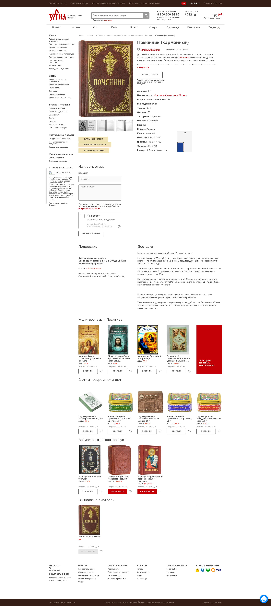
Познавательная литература (61, 57)
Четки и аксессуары (58, 128)
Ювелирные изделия (61, 154)
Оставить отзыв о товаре (118, 572)
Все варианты (117, 491)
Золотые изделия (56, 158)
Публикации (142, 579)
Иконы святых (55, 88)
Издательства (143, 572)
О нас (80, 582)
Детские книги (55, 65)
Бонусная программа (116, 579)
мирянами (184, 58)
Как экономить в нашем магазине (144, 3)
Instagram (171, 572)
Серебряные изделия (58, 161)
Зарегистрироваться (213, 3)
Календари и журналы (59, 69)
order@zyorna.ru (164, 20)
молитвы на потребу (94, 150)
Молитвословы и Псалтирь (140, 35)
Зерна (57, 15)
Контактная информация (88, 575)
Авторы (140, 569)
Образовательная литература (57, 61)
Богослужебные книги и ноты (61, 44)
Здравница (173, 28)
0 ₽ (184, 4)
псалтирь (108, 20)
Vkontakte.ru (172, 575)
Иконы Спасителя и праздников (57, 80)
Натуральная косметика (59, 139)
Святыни (52, 118)
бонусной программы (89, 209)
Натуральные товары (61, 135)
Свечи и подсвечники (58, 112)
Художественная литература (61, 54)
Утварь (153, 28)
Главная (56, 28)
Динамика (70, 602)
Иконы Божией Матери (59, 85)
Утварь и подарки (59, 105)
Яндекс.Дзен (172, 569)
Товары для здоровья (58, 147)
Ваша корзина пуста (213, 18)
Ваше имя (83, 173)
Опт (95, 28)
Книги (114, 28)
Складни (53, 91)
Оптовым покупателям (87, 579)
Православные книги (58, 47)
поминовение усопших (95, 145)
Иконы (133, 28)
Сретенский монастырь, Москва (170, 95)
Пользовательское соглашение (160, 602)
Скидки (212, 28)
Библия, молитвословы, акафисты (111, 35)
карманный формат (93, 139)
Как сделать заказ (79, 3)
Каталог (76, 28)
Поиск (146, 15)
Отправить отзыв (91, 233)
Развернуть (143, 68)
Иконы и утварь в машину (60, 98)
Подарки (52, 121)
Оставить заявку (150, 75)
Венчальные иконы (57, 94)
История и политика (57, 51)
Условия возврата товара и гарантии (108, 3)
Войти (197, 3)
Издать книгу (113, 569)
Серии (139, 575)
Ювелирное (193, 28)
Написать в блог (115, 575)
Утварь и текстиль (57, 125)
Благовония (54, 115)
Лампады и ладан (57, 108)
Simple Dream (216, 602)
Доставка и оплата (57, 3)
